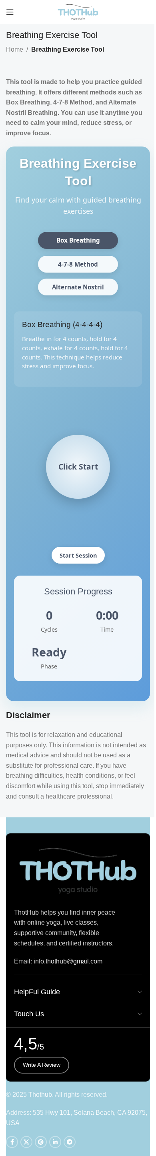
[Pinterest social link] (41, 1142)
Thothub (40, 1094)
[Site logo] (78, 11)
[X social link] (26, 1142)
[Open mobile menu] (10, 12)
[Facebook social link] (12, 1142)
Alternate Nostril (78, 287)
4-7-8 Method (78, 264)
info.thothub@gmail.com (68, 961)
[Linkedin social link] (55, 1142)
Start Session (78, 555)
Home (14, 49)
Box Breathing (78, 240)
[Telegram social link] (70, 1142)
